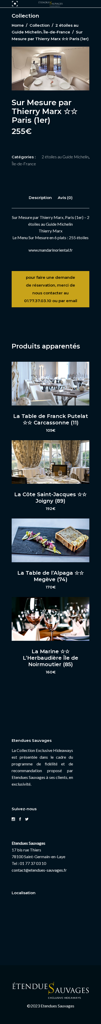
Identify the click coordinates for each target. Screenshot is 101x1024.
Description (40, 197)
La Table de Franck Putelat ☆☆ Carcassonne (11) (50, 419)
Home (18, 25)
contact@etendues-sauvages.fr (39, 869)
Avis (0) (65, 197)
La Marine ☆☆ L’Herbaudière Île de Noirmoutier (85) (50, 657)
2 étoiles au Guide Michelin (65, 156)
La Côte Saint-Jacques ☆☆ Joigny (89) (50, 497)
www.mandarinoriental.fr (50, 249)
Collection (40, 25)
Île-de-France (57, 32)
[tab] (40, 197)
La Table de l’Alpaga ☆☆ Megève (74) (50, 576)
